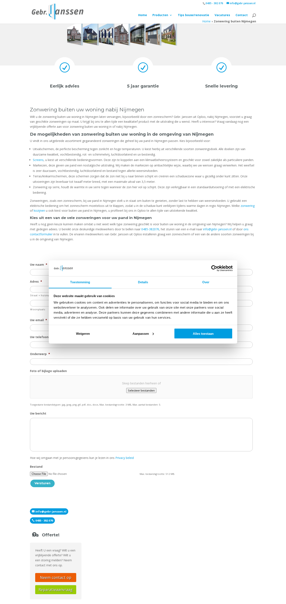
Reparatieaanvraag (56, 589)
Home (142, 15)
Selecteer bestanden (141, 390)
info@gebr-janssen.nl (217, 229)
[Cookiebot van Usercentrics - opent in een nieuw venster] (214, 268)
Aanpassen (141, 333)
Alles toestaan (203, 333)
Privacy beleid (124, 458)
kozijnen (39, 210)
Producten (160, 15)
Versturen (42, 483)
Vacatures (222, 15)
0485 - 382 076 (214, 3)
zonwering (248, 206)
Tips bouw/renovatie (193, 15)
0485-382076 (150, 229)
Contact (242, 15)
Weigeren (83, 333)
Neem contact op (55, 577)
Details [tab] (143, 282)
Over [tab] (205, 282)
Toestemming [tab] (80, 282)
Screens (38, 160)
